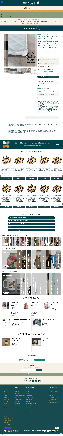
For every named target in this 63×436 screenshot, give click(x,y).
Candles (12, 308)
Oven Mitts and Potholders (35, 311)
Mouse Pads (14, 323)
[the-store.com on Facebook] (2, 13)
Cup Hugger (53, 308)
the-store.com (9, 430)
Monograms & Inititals (48, 102)
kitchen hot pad (46, 108)
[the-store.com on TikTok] (4, 14)
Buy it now (53, 76)
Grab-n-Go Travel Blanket (46, 322)
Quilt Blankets (44, 324)
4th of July (13, 343)
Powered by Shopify (16, 431)
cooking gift (53, 106)
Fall (42, 344)
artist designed (42, 106)
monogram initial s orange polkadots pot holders (48, 110)
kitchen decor (42, 108)
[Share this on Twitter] (38, 98)
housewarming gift (43, 107)
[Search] (61, 22)
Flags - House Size (29, 401)
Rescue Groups (30, 14)
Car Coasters (51, 389)
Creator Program (10, 14)
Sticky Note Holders (15, 325)
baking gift (46, 106)
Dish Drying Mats (34, 312)
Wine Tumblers (29, 409)
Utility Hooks (6, 401)
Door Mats (6, 407)
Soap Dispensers (34, 313)
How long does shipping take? (17, 230)
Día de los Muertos (15, 345)
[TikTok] (30, 381)
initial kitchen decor (48, 107)
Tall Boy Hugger (54, 309)
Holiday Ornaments (7, 412)
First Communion (15, 348)
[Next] (36, 50)
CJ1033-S (49, 106)
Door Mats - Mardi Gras (8, 409)
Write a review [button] (39, 359)
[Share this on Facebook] (41, 98)
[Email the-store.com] (1, 13)
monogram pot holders (44, 111)
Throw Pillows (6, 405)
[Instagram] (27, 381)
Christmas (13, 342)
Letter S (44, 102)
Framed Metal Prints (14, 312)
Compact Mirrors (7, 424)
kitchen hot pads (51, 108)
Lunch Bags (17, 405)
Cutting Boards (33, 309)
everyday (56, 106)
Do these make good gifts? (16, 224)
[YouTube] (33, 381)
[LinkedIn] (39, 381)
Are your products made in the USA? (19, 217)
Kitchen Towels (18, 403)
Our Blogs (9, 16)
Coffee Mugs (33, 308)
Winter (43, 342)
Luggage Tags (44, 323)
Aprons (32, 307)
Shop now (5, 243)
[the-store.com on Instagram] (4, 13)
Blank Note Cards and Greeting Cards (18, 322)
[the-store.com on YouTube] (1, 16)
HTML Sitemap (37, 14)
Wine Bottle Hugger (54, 310)
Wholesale (17, 14)
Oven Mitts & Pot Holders (51, 103)
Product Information (15, 117)
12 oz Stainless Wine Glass (46, 325)
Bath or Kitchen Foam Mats (9, 418)
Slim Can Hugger (54, 307)
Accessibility (43, 14)
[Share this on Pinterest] (43, 98)
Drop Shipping (23, 14)
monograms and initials (51, 111)
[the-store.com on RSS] (2, 14)
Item (50, 117)
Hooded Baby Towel (7, 420)
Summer (43, 341)
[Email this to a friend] (46, 98)
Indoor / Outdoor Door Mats (31, 403)
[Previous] (5, 50)
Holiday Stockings (7, 414)
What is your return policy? (16, 227)
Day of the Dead (14, 344)
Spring (43, 340)
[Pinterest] (36, 381)
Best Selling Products (45, 101)
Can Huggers (28, 389)
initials (52, 107)
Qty (38, 72)
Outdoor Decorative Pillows (31, 407)
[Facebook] (24, 381)
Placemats (12, 311)
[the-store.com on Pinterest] (1, 14)
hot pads (38, 107)
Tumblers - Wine (18, 407)
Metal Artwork (13, 313)
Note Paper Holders (15, 324)
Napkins (12, 309)
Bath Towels (6, 422)
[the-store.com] (4, 21)
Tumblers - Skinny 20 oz (19, 409)
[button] (24, 19)
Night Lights (13, 307)
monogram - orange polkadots (43, 109)
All (41, 101)
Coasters (5, 403)
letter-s (55, 108)
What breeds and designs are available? (20, 220)
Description (34, 117)
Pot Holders (42, 104)
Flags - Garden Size (29, 399)
